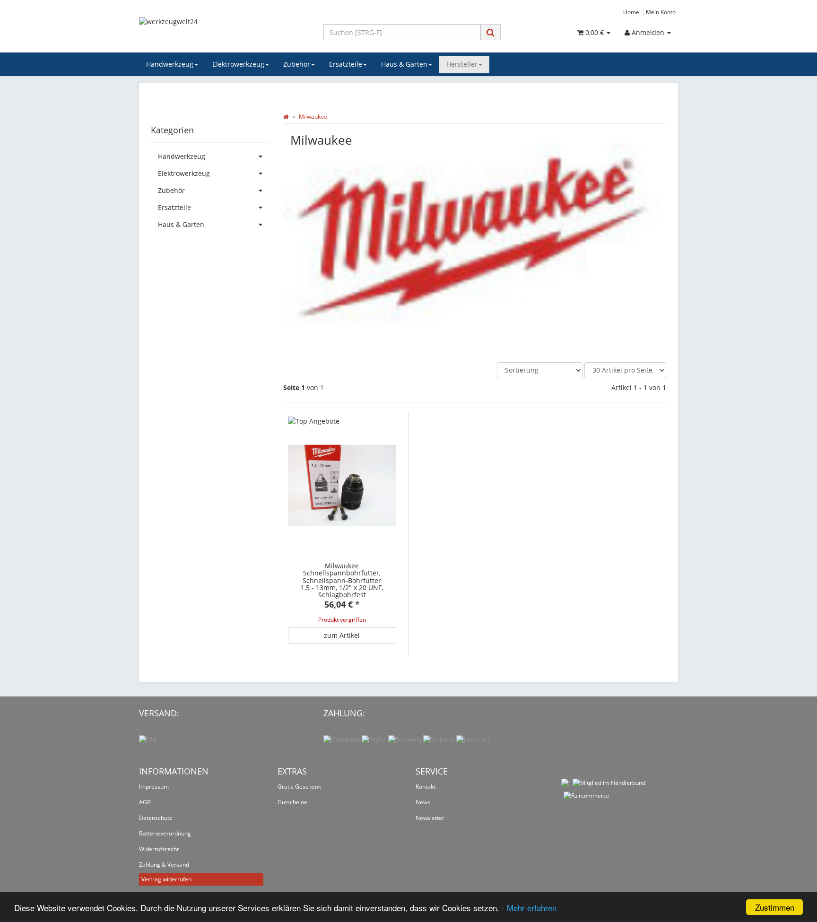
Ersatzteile (345, 64)
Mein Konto (661, 12)
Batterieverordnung (165, 833)
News (423, 802)
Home (631, 12)
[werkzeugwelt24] (224, 31)
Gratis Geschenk (299, 787)
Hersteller (462, 64)
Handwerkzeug (169, 64)
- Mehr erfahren (529, 907)
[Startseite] (285, 117)
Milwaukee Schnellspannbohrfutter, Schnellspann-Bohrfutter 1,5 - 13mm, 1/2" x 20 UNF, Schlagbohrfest (342, 580)
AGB (145, 802)
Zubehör (296, 64)
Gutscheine (292, 802)
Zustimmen (774, 907)
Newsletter (430, 818)
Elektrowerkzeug (238, 64)
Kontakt (425, 787)
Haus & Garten (404, 64)
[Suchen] (491, 32)
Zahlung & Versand (164, 865)
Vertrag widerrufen (166, 879)
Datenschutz (155, 818)
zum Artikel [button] (342, 635)
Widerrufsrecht (159, 849)
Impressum (154, 787)
